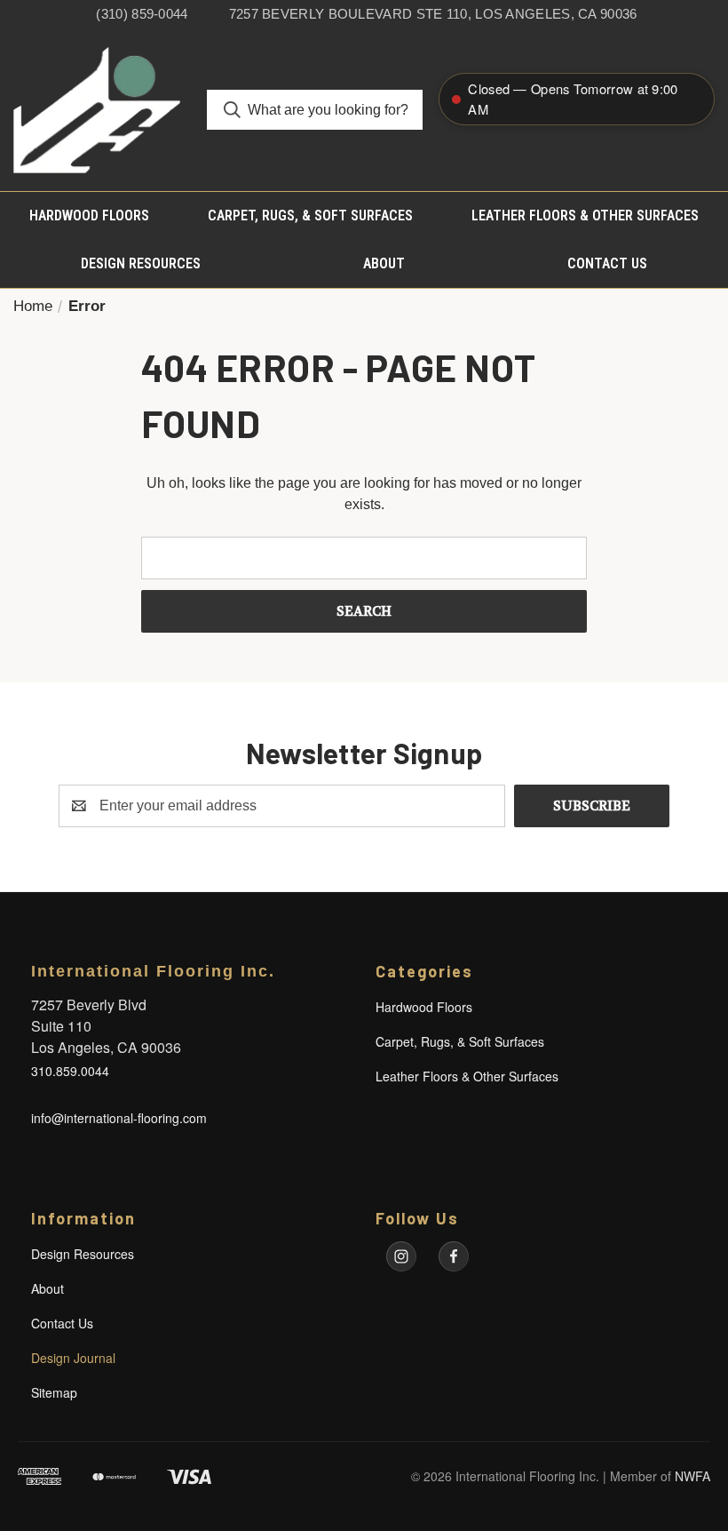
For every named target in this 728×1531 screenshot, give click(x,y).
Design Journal (73, 1358)
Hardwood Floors (89, 215)
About (384, 263)
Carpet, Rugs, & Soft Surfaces (310, 215)
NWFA (692, 1476)
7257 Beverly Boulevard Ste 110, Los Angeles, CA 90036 (433, 13)
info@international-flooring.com (119, 1118)
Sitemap (54, 1392)
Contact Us (607, 263)
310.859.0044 (70, 1071)
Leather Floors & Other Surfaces (585, 215)
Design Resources (141, 263)
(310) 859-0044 (141, 13)
